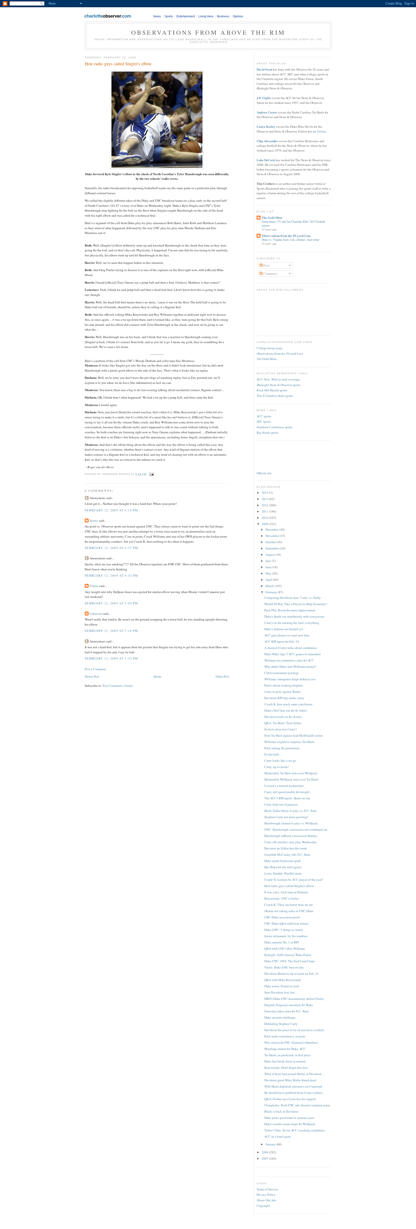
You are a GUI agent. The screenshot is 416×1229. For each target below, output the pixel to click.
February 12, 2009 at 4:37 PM (111, 548)
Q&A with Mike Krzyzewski (282, 980)
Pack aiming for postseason (281, 748)
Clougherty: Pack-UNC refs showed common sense (297, 1105)
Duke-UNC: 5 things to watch (283, 930)
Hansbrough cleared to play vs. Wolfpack (291, 823)
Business (223, 16)
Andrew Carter (267, 112)
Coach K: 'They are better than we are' (288, 904)
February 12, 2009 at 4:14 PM (111, 510)
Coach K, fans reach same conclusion (288, 704)
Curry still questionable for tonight (287, 792)
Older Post (222, 676)
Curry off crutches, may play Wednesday (290, 842)
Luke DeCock (266, 160)
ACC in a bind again (277, 1136)
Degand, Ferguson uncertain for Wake (288, 1005)
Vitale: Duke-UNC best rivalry (284, 967)
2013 (265, 499)
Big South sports (267, 432)
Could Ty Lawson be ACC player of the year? (293, 879)
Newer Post (92, 676)
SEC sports (264, 421)
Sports (168, 16)
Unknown (96, 613)
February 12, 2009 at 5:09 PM (111, 603)
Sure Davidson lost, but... (280, 992)
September (273, 548)
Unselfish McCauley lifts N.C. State (287, 854)
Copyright (263, 1205)
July (269, 561)
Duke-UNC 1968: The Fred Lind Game (289, 961)
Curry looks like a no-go (280, 760)
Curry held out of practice (281, 804)
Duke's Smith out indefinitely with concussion (294, 616)
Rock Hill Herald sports (272, 390)
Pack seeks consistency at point (284, 1036)
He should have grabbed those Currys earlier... (294, 1092)
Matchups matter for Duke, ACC (285, 1049)
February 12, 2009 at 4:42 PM (111, 575)
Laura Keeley (266, 126)
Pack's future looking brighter (283, 685)
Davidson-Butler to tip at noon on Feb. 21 (291, 973)
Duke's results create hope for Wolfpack (289, 1124)
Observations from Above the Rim (208, 32)
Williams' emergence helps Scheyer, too (290, 679)
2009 (265, 524)
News (157, 16)
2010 (265, 517)
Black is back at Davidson (281, 1111)
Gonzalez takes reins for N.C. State (286, 1011)
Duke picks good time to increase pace (289, 1117)
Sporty (94, 520)
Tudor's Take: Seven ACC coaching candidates (294, 1130)
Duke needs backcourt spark (282, 861)
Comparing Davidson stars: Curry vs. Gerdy (292, 597)
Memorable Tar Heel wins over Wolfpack (290, 773)
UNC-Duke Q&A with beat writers (286, 923)
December (272, 529)
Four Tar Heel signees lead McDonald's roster (293, 735)
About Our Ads (266, 1200)
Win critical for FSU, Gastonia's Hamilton (291, 1042)
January (271, 1144)
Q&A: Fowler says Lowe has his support (290, 1099)
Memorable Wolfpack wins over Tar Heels (291, 779)
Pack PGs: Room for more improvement (289, 610)
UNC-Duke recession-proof (281, 917)
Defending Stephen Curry (281, 1024)
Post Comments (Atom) (118, 685)
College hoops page (270, 348)
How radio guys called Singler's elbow (118, 64)
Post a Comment (95, 669)
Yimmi (94, 586)
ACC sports (264, 416)
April (269, 579)
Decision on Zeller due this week (285, 848)
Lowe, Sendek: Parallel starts (283, 873)
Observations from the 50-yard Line (286, 235)
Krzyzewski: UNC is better (281, 898)
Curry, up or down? (276, 767)
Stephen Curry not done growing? (286, 817)
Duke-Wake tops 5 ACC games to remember (292, 654)
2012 (265, 505)
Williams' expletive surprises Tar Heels (289, 742)
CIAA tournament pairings (281, 673)
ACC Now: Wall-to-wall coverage (278, 379)
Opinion (238, 16)
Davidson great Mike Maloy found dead (290, 1080)
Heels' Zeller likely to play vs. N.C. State (290, 810)
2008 (265, 1152)
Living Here (206, 16)
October (271, 542)
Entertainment (185, 16)
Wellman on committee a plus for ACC (289, 660)
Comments (269, 273)
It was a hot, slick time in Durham (286, 892)
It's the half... (272, 754)
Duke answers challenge (280, 1017)
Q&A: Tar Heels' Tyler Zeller (282, 723)
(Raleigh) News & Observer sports (278, 385)
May (269, 573)
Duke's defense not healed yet (283, 629)
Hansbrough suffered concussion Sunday (290, 836)
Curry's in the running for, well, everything (291, 623)
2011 (265, 511)
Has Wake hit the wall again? (283, 867)
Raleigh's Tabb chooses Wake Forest (287, 955)
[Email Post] (151, 474)
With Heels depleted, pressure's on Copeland (293, 1086)
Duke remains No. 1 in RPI (281, 942)
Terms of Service (267, 1189)
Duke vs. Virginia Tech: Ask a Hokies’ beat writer (290, 239)
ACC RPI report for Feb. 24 (281, 641)
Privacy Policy (266, 1194)
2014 (265, 492)
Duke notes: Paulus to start (281, 986)
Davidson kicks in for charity (283, 717)
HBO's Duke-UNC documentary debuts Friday (294, 998)
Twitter (321, 131)
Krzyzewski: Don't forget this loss (286, 1067)
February (272, 592)
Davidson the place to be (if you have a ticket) (294, 1030)
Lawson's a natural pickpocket (284, 785)
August (271, 554)
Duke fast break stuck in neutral (285, 1061)
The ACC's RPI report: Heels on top (287, 798)
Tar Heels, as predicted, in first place (287, 1055)
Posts (266, 265)
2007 (265, 1158)
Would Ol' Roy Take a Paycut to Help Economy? (295, 604)
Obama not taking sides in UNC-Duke (288, 911)
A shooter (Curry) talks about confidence (290, 648)
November (273, 536)
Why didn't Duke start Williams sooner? (290, 666)
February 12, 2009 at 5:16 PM (111, 630)
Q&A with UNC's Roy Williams (284, 948)
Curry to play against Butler (282, 691)
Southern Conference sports (274, 427)
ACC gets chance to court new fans (286, 635)
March (270, 586)
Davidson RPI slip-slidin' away (284, 698)
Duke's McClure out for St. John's (285, 710)
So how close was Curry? (280, 729)
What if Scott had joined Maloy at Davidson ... (294, 1074)
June (269, 567)
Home (157, 676)
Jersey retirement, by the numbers (286, 936)
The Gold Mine (272, 217)
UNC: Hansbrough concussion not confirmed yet (295, 829)
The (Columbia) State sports (275, 396)
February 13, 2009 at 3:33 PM (111, 658)
